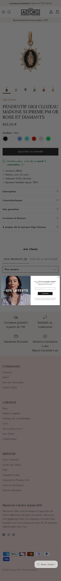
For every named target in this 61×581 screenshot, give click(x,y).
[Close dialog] (58, 277)
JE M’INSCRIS (45, 293)
